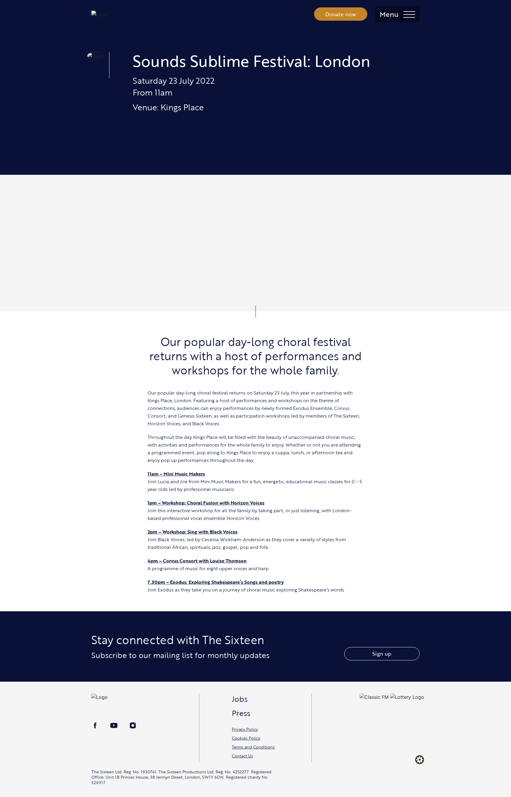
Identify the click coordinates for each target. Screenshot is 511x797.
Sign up (381, 653)
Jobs (240, 698)
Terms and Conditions (253, 747)
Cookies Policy (246, 738)
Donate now (340, 14)
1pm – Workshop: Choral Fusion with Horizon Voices (206, 502)
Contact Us (242, 756)
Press (241, 713)
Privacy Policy (245, 729)
